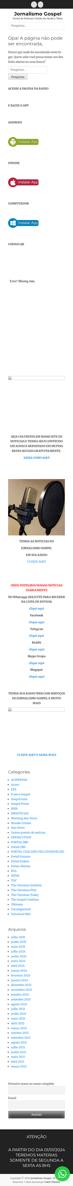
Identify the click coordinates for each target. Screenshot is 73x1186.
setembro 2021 (20, 1037)
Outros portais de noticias (28, 832)
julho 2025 (18, 937)
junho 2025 (18, 942)
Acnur (15, 784)
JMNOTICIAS (20, 813)
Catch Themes (52, 1182)
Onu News (18, 828)
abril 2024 (18, 966)
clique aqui (36, 622)
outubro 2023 (20, 994)
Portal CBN (18, 847)
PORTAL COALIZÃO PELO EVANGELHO (37, 851)
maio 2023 (18, 1018)
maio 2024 (18, 961)
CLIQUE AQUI (36, 561)
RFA (14, 871)
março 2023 (19, 1028)
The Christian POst (23, 890)
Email (12, 1098)
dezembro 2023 (21, 985)
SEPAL (15, 875)
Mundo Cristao (21, 823)
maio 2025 (18, 946)
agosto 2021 (19, 1042)
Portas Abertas (21, 866)
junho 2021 (18, 1052)
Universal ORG (21, 914)
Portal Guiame (20, 856)
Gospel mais (19, 799)
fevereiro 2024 (20, 975)
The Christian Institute (26, 885)
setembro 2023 (21, 999)
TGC (14, 880)
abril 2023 (17, 1023)
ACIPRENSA (19, 780)
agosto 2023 (19, 1004)
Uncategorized (20, 909)
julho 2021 (18, 1047)
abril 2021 (17, 1061)
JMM (14, 808)
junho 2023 (18, 1014)
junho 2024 (19, 956)
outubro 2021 (20, 1033)
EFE (13, 789)
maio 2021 (18, 1057)
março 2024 (19, 970)
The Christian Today (25, 895)
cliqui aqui (36, 608)
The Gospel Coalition (25, 899)
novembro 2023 (21, 990)
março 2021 (19, 1066)
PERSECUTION (21, 837)
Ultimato (17, 904)
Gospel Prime (20, 804)
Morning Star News (24, 818)
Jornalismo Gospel (37, 14)
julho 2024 (18, 951)
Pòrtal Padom (20, 861)
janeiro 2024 (19, 980)
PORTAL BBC (20, 842)
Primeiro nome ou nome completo (31, 1084)
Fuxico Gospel (20, 794)
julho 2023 (18, 1009)
